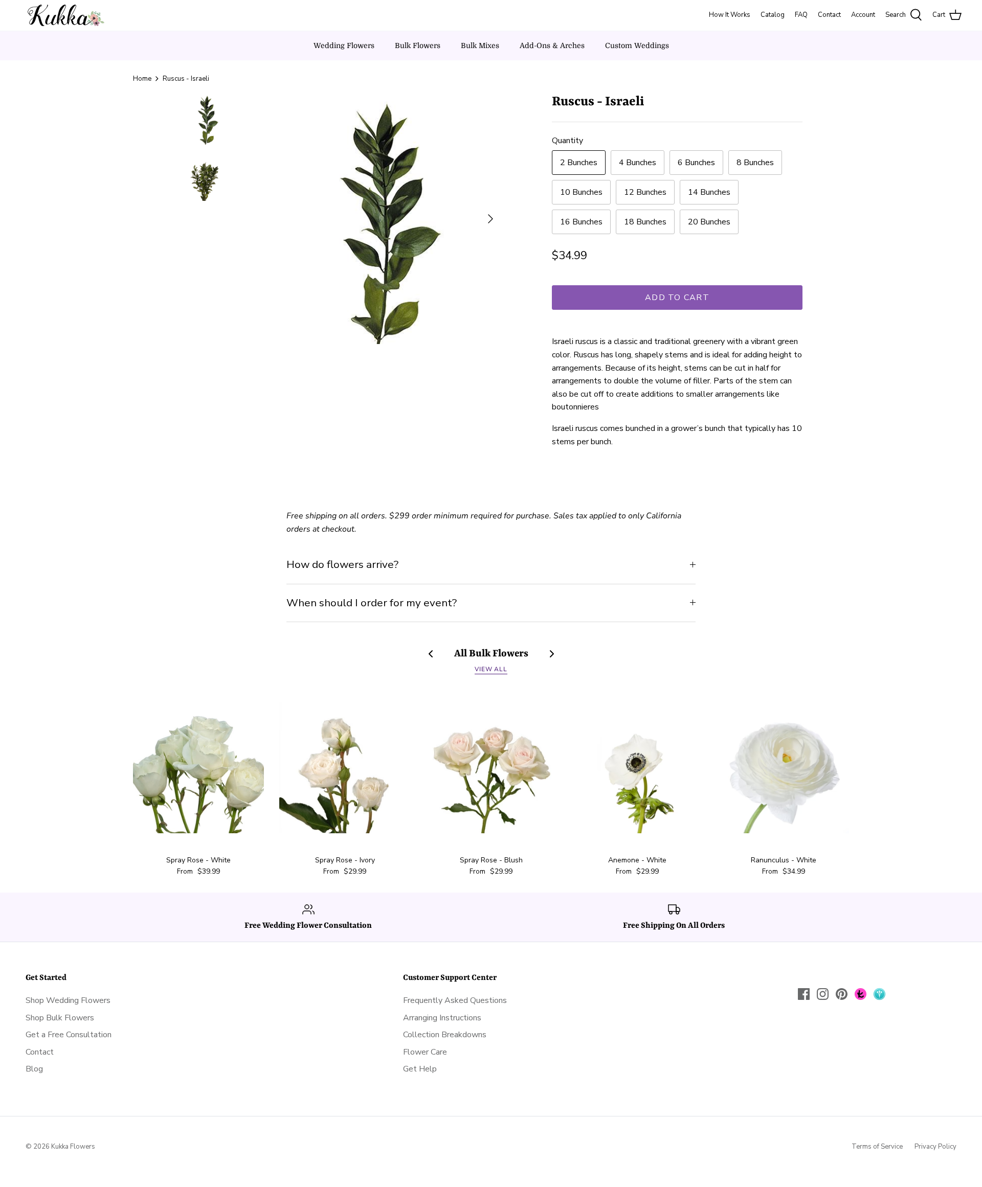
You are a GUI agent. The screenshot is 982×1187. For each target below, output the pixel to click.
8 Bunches (755, 162)
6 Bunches (696, 162)
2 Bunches (578, 162)
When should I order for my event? (371, 603)
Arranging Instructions (442, 1017)
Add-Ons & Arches (552, 45)
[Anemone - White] (637, 768)
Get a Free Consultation (68, 1034)
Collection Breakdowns (444, 1034)
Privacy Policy (935, 1146)
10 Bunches (581, 192)
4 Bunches (637, 162)
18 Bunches (645, 221)
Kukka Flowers (73, 1146)
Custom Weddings (637, 45)
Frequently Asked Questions (455, 1000)
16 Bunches (581, 221)
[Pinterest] (841, 994)
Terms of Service (877, 1146)
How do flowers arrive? (342, 564)
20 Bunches (709, 221)
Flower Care (425, 1052)
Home (142, 78)
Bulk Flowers (417, 45)
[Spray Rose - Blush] (491, 768)
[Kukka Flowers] (62, 15)
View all (491, 669)
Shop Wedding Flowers (68, 1000)
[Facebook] (804, 994)
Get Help (420, 1069)
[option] (376, 219)
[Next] (490, 219)
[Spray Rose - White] (198, 768)
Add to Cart (677, 297)
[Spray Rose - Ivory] (344, 768)
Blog (34, 1069)
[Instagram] (823, 994)
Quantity (567, 140)
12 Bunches (645, 192)
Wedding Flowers (344, 45)
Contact (40, 1052)
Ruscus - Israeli (186, 78)
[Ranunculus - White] (783, 768)
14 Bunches (709, 192)
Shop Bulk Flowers (60, 1017)
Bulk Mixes (480, 45)
